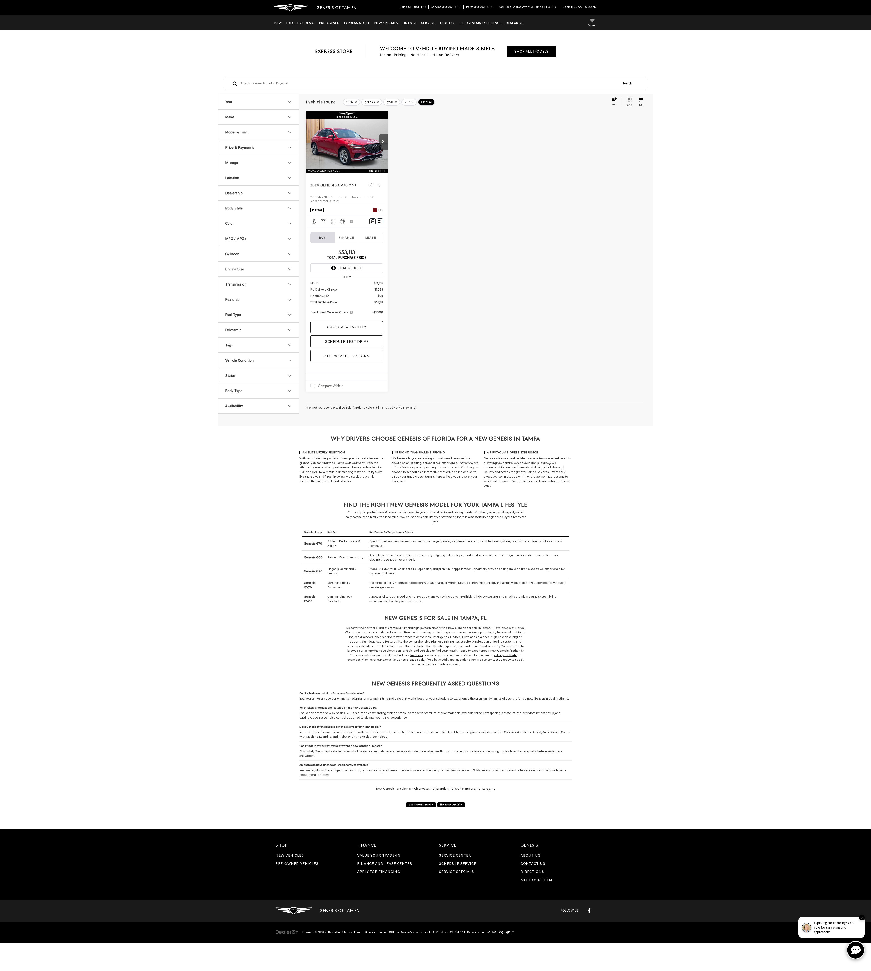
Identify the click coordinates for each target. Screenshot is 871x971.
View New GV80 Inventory (421, 804)
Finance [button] (410, 23)
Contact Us (533, 863)
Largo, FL (488, 789)
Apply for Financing (378, 872)
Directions (532, 872)
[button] (383, 142)
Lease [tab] (370, 237)
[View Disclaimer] (352, 221)
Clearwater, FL (424, 789)
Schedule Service (457, 863)
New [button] (278, 23)
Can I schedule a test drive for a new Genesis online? (331, 693)
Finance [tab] (347, 237)
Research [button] (515, 23)
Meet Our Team (536, 880)
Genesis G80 (313, 557)
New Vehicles (290, 855)
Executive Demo (300, 23)
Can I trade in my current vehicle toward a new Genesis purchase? (340, 745)
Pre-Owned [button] (329, 23)
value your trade (505, 655)
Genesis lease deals (410, 660)
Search (627, 83)
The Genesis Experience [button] (481, 23)
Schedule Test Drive (347, 341)
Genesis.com (475, 932)
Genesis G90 (313, 571)
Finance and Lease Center (384, 863)
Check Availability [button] (346, 327)
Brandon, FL (445, 789)
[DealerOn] (287, 932)
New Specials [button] (386, 23)
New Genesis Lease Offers (451, 804)
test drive (416, 655)
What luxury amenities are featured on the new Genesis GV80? (338, 707)
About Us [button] (447, 23)
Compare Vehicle (330, 386)
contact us (494, 660)
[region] (346, 300)
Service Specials (456, 872)
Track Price (350, 268)
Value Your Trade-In (379, 855)
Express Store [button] (357, 23)
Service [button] (428, 23)
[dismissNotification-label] (862, 917)
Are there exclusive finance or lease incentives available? (334, 764)
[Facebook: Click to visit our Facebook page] (589, 910)
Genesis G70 (313, 543)
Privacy (358, 932)
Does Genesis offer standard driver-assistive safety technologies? (340, 726)
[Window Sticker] (380, 221)
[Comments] (372, 221)
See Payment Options (346, 356)
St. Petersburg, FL (467, 789)
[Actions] (379, 185)
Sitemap (347, 932)
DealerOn (334, 932)
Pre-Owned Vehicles (297, 863)
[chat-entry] (856, 950)
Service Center (455, 855)
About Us (531, 855)
